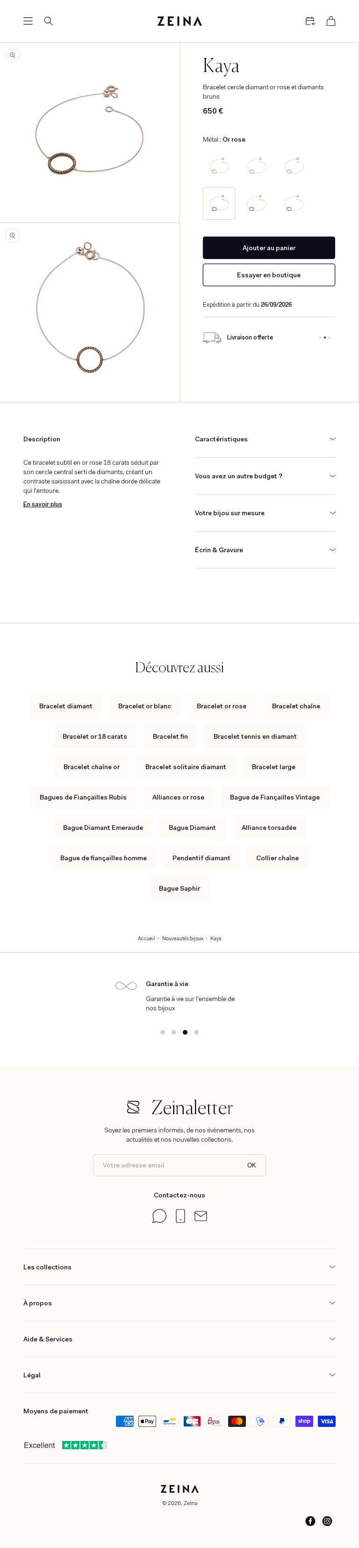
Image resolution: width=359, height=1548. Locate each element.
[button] (28, 21)
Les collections (47, 1267)
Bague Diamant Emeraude (103, 827)
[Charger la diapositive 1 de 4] (162, 1032)
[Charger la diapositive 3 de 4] (185, 1032)
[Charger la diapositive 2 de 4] (174, 1032)
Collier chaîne (277, 858)
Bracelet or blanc (144, 706)
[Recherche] (48, 21)
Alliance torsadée (269, 827)
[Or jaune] (219, 166)
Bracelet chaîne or (92, 767)
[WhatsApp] (159, 1221)
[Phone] (180, 1221)
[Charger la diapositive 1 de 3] (320, 337)
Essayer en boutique (269, 275)
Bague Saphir (179, 888)
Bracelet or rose (221, 706)
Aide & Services (47, 1339)
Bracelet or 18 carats (95, 736)
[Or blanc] (256, 166)
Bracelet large (273, 767)
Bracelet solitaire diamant (185, 767)
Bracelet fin (170, 736)
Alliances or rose (178, 797)
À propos (37, 1303)
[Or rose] (294, 166)
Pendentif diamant (201, 858)
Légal (32, 1375)
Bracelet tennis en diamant (255, 736)
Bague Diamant (192, 827)
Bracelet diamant (66, 706)
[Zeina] (179, 21)
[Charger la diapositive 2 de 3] (325, 337)
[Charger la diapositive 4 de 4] (196, 1032)
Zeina (190, 1503)
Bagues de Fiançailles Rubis (83, 797)
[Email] (200, 1219)
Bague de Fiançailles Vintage (275, 797)
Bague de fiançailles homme (103, 858)
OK (251, 1165)
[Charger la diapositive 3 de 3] (329, 337)
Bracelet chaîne (296, 706)
